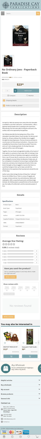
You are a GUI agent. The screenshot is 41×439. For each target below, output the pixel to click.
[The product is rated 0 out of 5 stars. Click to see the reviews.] (5, 77)
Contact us (6, 422)
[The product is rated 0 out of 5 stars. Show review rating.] (15, 351)
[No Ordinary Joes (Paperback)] (20, 35)
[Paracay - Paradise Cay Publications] (20, 5)
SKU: (3, 79)
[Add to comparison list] (5, 343)
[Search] (38, 13)
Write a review (18, 77)
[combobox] (22, 13)
